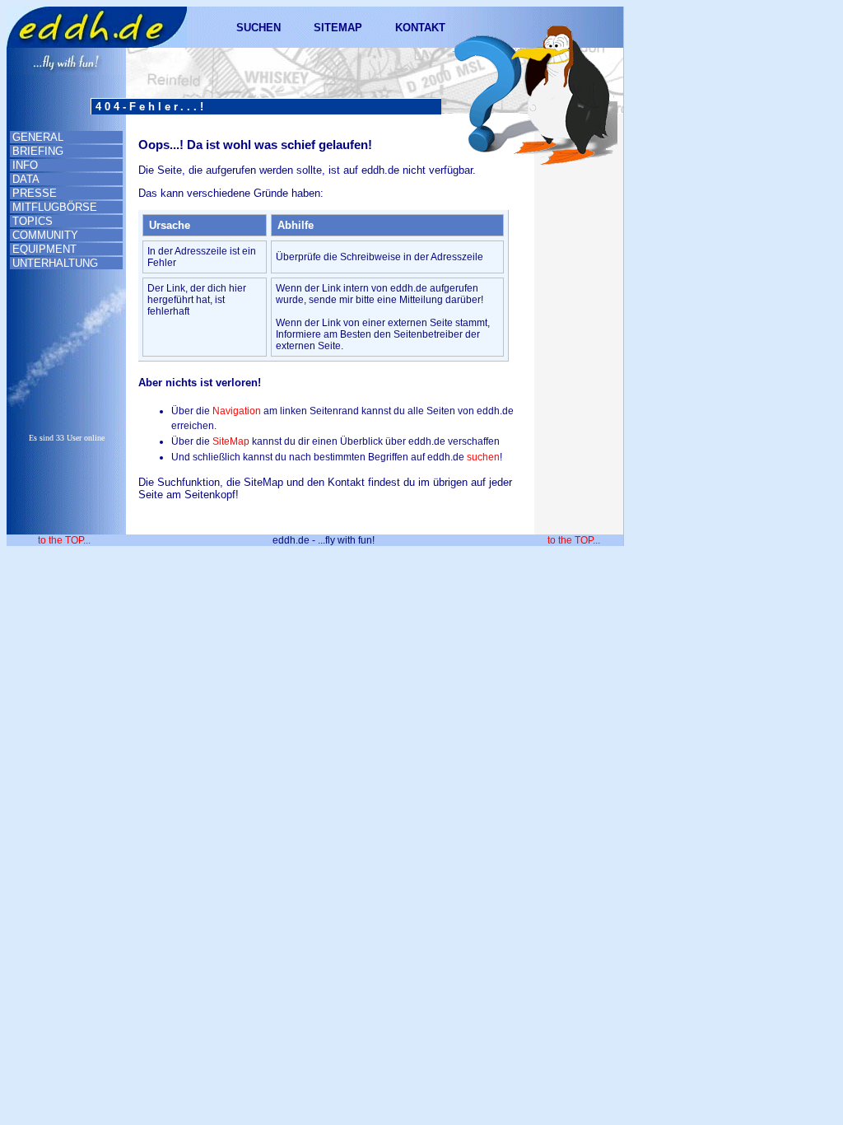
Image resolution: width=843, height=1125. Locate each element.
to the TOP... (64, 540)
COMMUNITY (45, 235)
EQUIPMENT (44, 249)
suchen (483, 457)
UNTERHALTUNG (55, 263)
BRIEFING (37, 151)
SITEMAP (338, 27)
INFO (25, 165)
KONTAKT (420, 27)
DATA (26, 179)
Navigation (236, 411)
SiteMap (230, 441)
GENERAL (37, 137)
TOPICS (32, 221)
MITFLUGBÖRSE (54, 207)
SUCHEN (258, 27)
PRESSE (34, 193)
